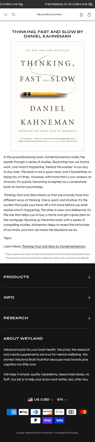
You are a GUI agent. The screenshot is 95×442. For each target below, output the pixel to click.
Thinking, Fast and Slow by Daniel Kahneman (53, 246)
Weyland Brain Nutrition (49, 14)
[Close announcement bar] (90, 3)
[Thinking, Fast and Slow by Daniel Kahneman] (47, 96)
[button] (6, 14)
